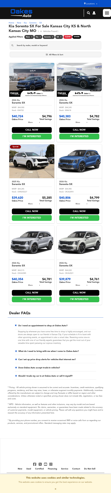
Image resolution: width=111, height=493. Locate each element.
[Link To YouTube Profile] (46, 464)
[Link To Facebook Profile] (35, 464)
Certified (39, 469)
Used (28, 469)
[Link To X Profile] (40, 464)
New (20, 469)
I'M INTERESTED (32, 136)
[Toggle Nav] (107, 13)
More (30, 122)
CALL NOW (31, 130)
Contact (76, 469)
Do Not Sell (89, 469)
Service (64, 469)
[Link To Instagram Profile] (51, 464)
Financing (52, 469)
